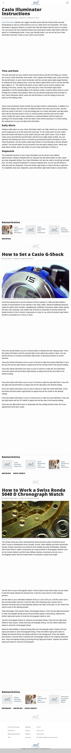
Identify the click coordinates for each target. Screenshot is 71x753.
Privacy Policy (40, 734)
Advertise (27, 734)
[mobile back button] (3, 2)
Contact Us (28, 737)
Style (9, 737)
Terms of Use (40, 730)
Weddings (27, 727)
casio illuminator (8, 22)
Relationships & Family (14, 734)
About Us (27, 730)
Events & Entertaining (13, 727)
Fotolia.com (34, 299)
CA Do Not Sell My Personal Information (47, 737)
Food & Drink (11, 730)
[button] (3, 2)
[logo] (35, 2)
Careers (39, 727)
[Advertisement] (35, 55)
